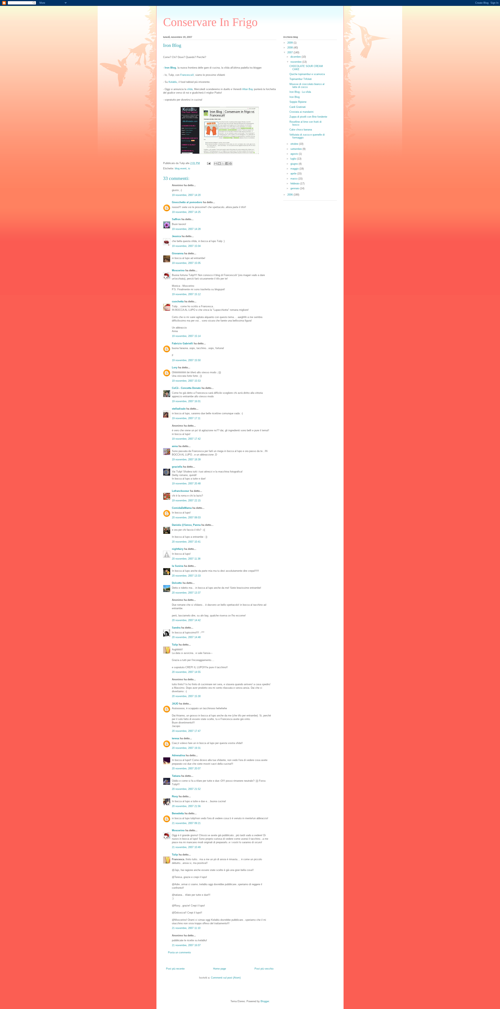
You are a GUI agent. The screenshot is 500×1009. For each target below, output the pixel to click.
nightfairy (177, 548)
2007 (290, 52)
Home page (219, 968)
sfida (190, 89)
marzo (294, 178)
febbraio (295, 183)
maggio (294, 168)
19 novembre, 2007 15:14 (186, 336)
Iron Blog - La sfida (300, 91)
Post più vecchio (263, 968)
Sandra (176, 627)
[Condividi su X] (223, 163)
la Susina (177, 565)
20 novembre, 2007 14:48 (186, 637)
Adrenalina (178, 755)
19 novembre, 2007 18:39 (186, 459)
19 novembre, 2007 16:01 (186, 401)
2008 (290, 47)
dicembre (296, 56)
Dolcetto (177, 582)
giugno (294, 163)
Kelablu (173, 81)
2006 (290, 194)
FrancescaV (187, 74)
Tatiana (176, 775)
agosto (294, 153)
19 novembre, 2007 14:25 (186, 212)
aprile (293, 173)
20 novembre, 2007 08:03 (186, 517)
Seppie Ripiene (297, 101)
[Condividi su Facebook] (227, 163)
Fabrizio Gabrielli (182, 343)
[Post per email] (208, 163)
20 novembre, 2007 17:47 (186, 731)
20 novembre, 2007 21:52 (186, 789)
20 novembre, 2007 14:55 (186, 672)
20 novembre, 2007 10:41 (186, 541)
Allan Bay (247, 89)
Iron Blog (294, 97)
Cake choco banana (300, 129)
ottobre (294, 143)
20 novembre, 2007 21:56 (186, 806)
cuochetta (178, 301)
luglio (293, 158)
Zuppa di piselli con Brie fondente (308, 116)
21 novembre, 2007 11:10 (186, 928)
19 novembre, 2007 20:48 (186, 483)
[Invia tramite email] (216, 163)
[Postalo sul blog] (219, 163)
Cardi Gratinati (297, 106)
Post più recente (175, 968)
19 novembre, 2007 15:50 (186, 360)
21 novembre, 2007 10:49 (186, 847)
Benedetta (178, 813)
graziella (177, 466)
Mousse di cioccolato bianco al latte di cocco (306, 86)
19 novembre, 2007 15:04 (186, 246)
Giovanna (177, 253)
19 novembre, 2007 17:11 (186, 418)
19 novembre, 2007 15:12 (186, 294)
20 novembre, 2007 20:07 (186, 768)
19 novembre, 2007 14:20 (186, 195)
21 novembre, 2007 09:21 (186, 823)
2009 (290, 42)
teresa (175, 738)
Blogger (265, 1001)
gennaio (295, 188)
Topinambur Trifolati (300, 79)
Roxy (175, 796)
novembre (296, 61)
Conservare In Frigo (210, 22)
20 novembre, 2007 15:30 (186, 696)
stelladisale (179, 408)
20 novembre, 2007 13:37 (186, 592)
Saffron (176, 219)
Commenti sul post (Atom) (226, 977)
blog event (181, 168)
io (189, 168)
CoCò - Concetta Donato (186, 388)
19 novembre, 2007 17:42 (186, 438)
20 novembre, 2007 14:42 (186, 620)
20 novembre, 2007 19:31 (186, 747)
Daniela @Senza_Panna (186, 524)
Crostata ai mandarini (301, 111)
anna (175, 446)
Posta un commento (179, 952)
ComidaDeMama (182, 507)
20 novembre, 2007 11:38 (186, 558)
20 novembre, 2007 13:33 (186, 575)
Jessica (176, 236)
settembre (296, 148)
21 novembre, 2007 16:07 (186, 945)
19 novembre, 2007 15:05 (186, 263)
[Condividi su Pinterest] (230, 163)
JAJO (175, 703)
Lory (174, 367)
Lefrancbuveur (180, 490)
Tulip (175, 644)
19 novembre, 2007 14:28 (186, 229)
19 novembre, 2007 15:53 (186, 380)
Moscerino (178, 270)
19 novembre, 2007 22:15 (186, 500)
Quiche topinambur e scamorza (307, 74)
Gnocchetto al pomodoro (187, 202)
